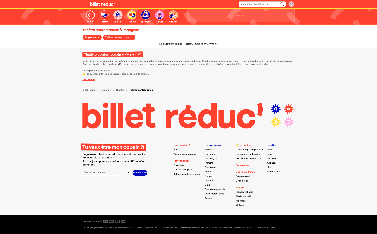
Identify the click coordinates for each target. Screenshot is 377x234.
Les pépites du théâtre (248, 154)
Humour (209, 163)
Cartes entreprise (183, 169)
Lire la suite (88, 79)
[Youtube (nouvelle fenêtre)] (289, 109)
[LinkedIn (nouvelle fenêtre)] (289, 122)
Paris (269, 149)
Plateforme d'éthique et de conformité (198, 228)
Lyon (269, 154)
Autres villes (273, 171)
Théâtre (120, 90)
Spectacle (210, 167)
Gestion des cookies (245, 228)
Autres (208, 198)
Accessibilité (226, 228)
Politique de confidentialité (119, 228)
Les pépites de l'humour (249, 158)
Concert (209, 176)
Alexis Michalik (244, 196)
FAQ (176, 149)
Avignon (271, 163)
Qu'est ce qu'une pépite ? (249, 149)
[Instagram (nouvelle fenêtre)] (276, 122)
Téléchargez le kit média (187, 174)
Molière (240, 205)
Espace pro (180, 165)
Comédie (210, 154)
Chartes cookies (169, 228)
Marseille (271, 158)
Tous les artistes (244, 192)
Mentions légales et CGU (146, 228)
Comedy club (212, 158)
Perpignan (105, 90)
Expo (207, 185)
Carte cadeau (243, 165)
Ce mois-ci (242, 180)
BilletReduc (88, 90)
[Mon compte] (291, 4)
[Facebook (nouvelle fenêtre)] (276, 109)
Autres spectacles (214, 193)
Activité (209, 180)
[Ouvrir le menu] (85, 4)
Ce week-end (243, 176)
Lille (269, 167)
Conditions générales (92, 228)
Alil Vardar (241, 200)
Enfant (208, 171)
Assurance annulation (185, 154)
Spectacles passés (215, 189)
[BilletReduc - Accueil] (102, 4)
